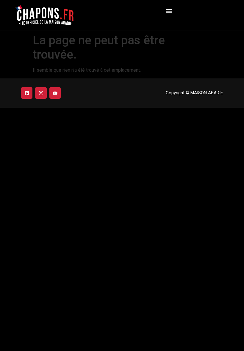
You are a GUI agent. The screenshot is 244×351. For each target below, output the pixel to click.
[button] (169, 11)
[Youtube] (55, 92)
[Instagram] (40, 92)
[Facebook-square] (26, 92)
